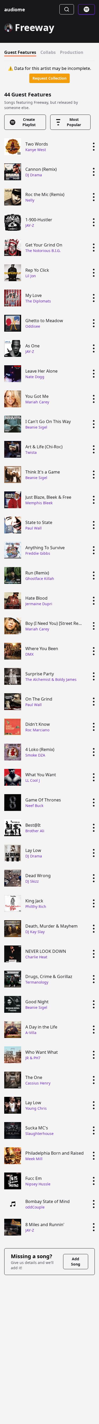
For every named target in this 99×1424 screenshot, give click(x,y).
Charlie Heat (36, 956)
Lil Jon (30, 275)
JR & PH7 (32, 1057)
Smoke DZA (35, 755)
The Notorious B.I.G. (43, 250)
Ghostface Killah (39, 578)
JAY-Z (29, 225)
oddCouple (35, 1207)
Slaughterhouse (39, 1133)
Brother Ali (34, 830)
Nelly (29, 200)
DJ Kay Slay (35, 931)
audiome (14, 9)
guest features (20, 52)
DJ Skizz (32, 881)
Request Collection (49, 78)
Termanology (36, 982)
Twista (31, 452)
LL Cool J (32, 780)
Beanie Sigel (36, 427)
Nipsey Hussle (37, 1183)
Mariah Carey (37, 401)
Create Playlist (29, 122)
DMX (29, 654)
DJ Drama (33, 174)
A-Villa (30, 1032)
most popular (74, 122)
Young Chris (36, 1108)
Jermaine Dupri (38, 603)
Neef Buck (34, 805)
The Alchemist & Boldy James (51, 679)
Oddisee (32, 326)
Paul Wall (33, 528)
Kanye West (35, 149)
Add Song (75, 1261)
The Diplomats (38, 301)
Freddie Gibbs (37, 553)
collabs (48, 52)
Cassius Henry (37, 1083)
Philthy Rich (35, 906)
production (71, 52)
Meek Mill (34, 1158)
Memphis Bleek (39, 502)
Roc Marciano (37, 729)
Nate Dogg (34, 376)
